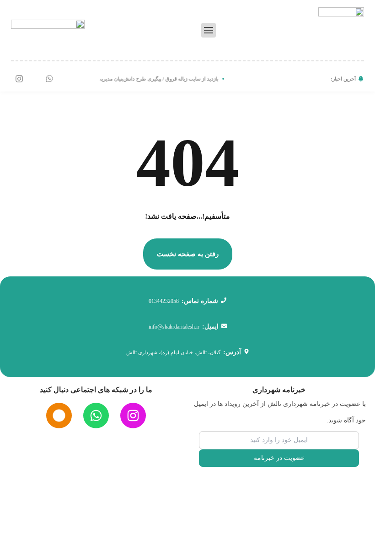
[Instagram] (19, 78)
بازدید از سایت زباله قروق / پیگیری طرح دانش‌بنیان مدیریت (159, 78)
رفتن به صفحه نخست (188, 254)
